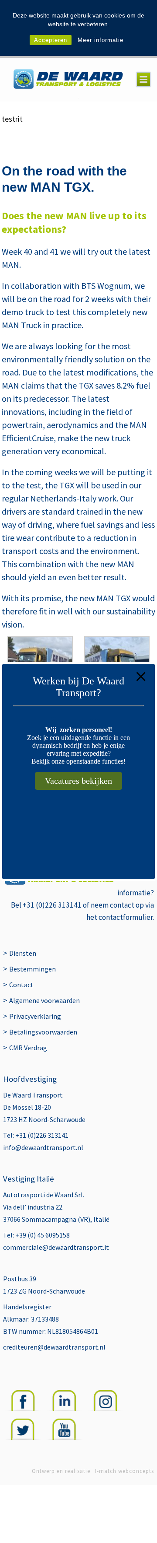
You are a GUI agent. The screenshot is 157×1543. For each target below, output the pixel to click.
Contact (21, 984)
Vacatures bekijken (78, 781)
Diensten (22, 953)
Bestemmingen (32, 968)
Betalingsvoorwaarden (43, 1031)
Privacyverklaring (35, 1016)
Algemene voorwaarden (44, 1000)
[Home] (68, 80)
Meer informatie (100, 40)
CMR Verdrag (28, 1047)
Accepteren (50, 40)
